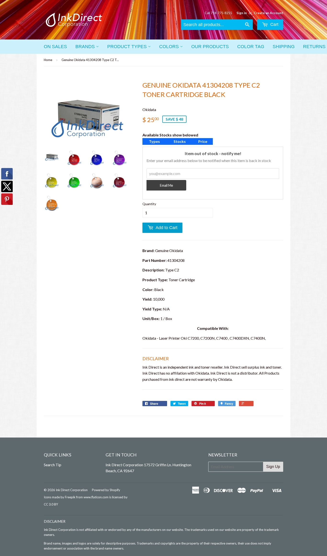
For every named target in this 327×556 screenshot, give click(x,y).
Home (48, 60)
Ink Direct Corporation (72, 490)
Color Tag (250, 46)
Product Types (127, 46)
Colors (169, 46)
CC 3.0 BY (51, 504)
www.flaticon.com (96, 497)
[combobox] (217, 24)
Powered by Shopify (106, 490)
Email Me (166, 185)
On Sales (55, 46)
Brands (85, 46)
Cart (273, 24)
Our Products (210, 46)
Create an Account (268, 13)
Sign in (242, 13)
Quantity (149, 204)
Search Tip (52, 464)
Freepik (70, 497)
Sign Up (273, 467)
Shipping (284, 46)
